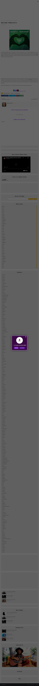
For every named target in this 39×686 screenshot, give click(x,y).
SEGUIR (16, 347)
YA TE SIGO (22, 347)
